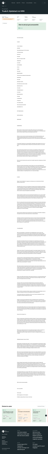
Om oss (35, 2)
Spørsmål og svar (21, 449)
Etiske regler (13, 2)
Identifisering (7, 416)
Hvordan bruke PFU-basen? (39, 446)
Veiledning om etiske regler (23, 433)
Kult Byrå (5, 449)
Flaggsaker (35, 447)
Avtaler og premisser (20, 417)
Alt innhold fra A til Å (4, 444)
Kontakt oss (3, 440)
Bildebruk (3, 17)
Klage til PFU (18, 2)
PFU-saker (23, 2)
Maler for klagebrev (37, 433)
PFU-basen (35, 444)
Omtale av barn (6, 17)
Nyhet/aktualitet (34, 17)
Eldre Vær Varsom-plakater (23, 435)
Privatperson (26, 17)
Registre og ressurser (37, 435)
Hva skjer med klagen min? (23, 447)
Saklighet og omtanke (25, 417)
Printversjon (5, 23)
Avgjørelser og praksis (37, 439)
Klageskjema (20, 446)
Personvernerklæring (5, 441)
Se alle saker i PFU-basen (41, 406)
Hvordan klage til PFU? (22, 444)
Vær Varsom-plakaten (22, 432)
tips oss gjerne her (10, 19)
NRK (17, 17)
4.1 (26, 415)
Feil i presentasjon (20, 418)
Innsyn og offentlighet (29, 2)
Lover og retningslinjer (37, 437)
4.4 (18, 415)
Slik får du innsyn (36, 432)
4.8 (33, 416)
